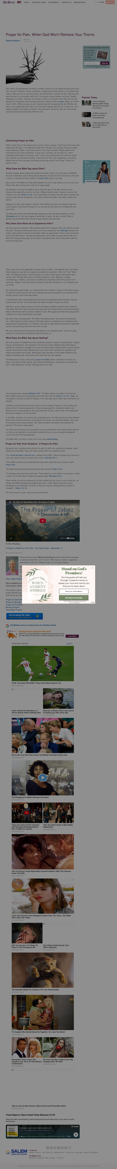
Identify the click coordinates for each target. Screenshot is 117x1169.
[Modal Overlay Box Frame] (58, 584)
